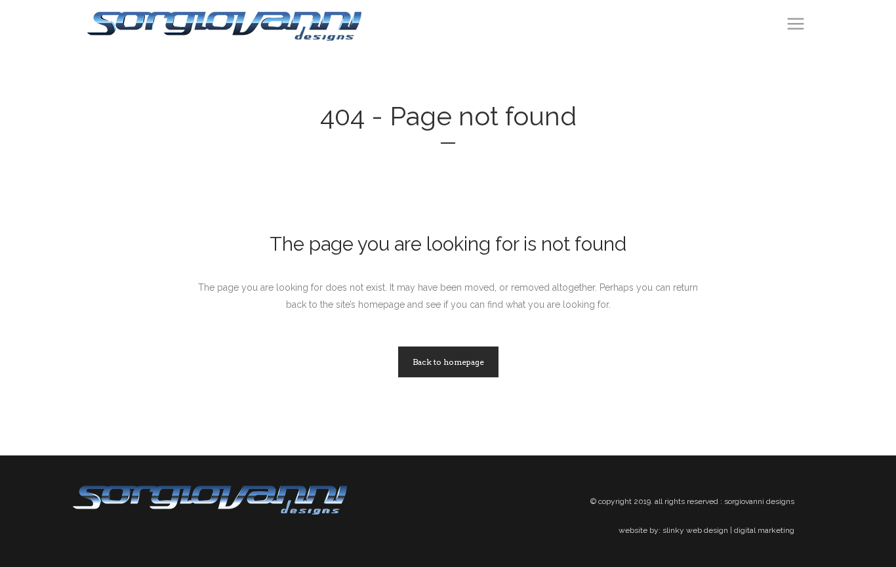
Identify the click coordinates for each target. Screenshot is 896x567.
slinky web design (695, 530)
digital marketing (764, 530)
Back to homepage (448, 362)
